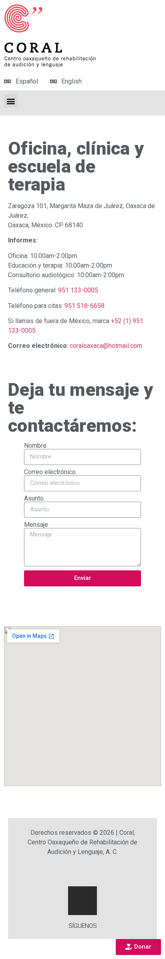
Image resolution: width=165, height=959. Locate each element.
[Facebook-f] (82, 900)
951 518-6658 (84, 306)
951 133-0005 (78, 290)
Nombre (35, 446)
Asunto (34, 498)
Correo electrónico (50, 472)
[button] (138, 947)
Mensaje (36, 525)
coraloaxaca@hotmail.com (106, 345)
